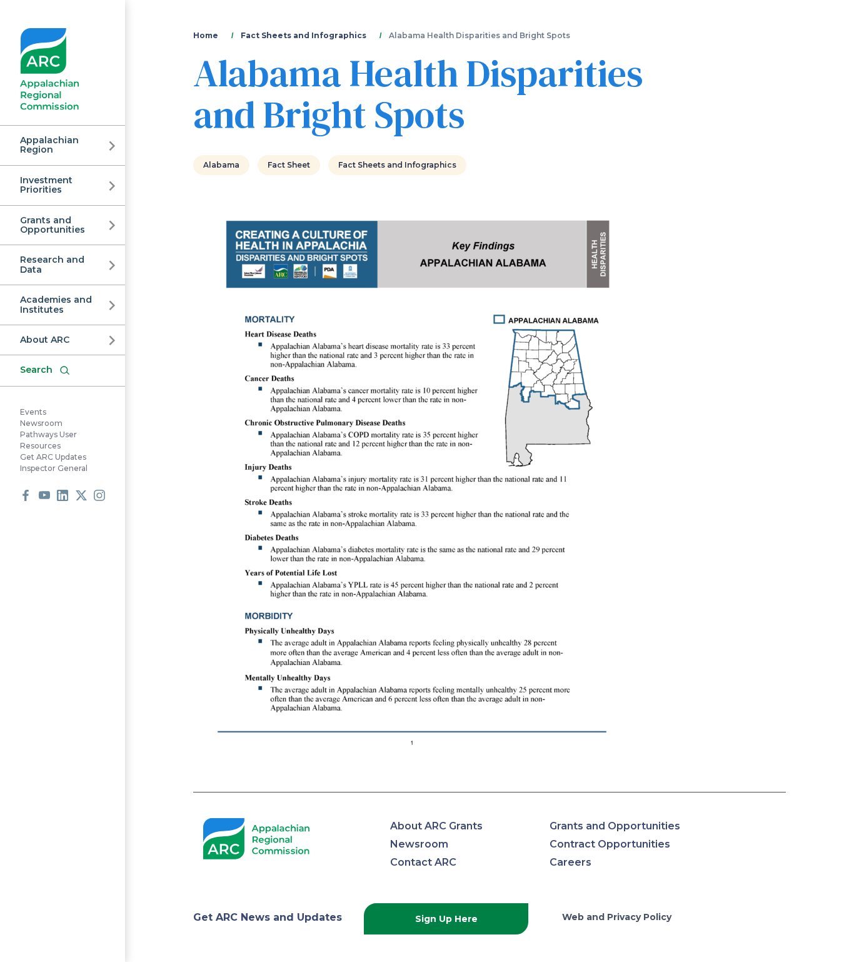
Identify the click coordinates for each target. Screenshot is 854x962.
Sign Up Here (446, 918)
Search (36, 369)
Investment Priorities (46, 185)
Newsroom (41, 423)
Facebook (25, 495)
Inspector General (54, 468)
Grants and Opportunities (52, 225)
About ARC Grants (436, 826)
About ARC (44, 339)
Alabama (221, 165)
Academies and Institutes (56, 304)
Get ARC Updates (53, 457)
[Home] (49, 69)
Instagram (99, 495)
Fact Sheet (289, 165)
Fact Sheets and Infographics (303, 35)
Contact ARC (423, 862)
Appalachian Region (49, 144)
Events (33, 412)
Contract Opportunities (610, 844)
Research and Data (52, 264)
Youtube (44, 495)
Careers (570, 862)
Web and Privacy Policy (616, 917)
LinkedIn (62, 495)
